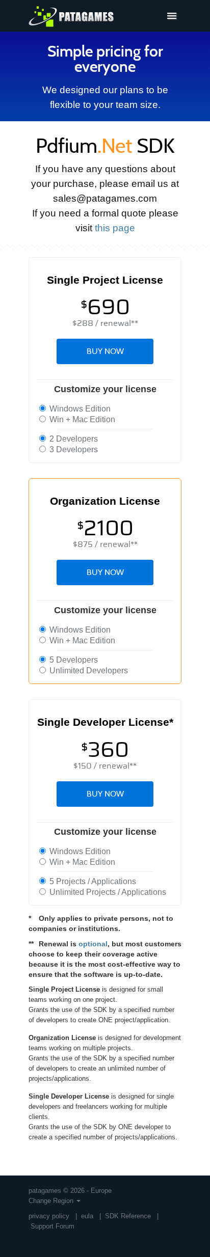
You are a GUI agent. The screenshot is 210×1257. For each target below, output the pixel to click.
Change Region (52, 1201)
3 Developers (72, 449)
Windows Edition (79, 408)
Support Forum (52, 1226)
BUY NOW (105, 351)
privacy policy (49, 1216)
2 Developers (72, 438)
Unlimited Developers (87, 670)
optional (93, 944)
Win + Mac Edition (81, 419)
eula (87, 1216)
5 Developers (72, 659)
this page (115, 228)
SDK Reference (128, 1216)
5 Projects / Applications (91, 881)
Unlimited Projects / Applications (106, 892)
